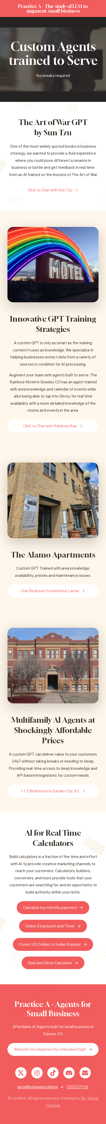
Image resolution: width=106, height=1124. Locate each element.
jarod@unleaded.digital (37, 1086)
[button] (52, 190)
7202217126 (77, 1086)
